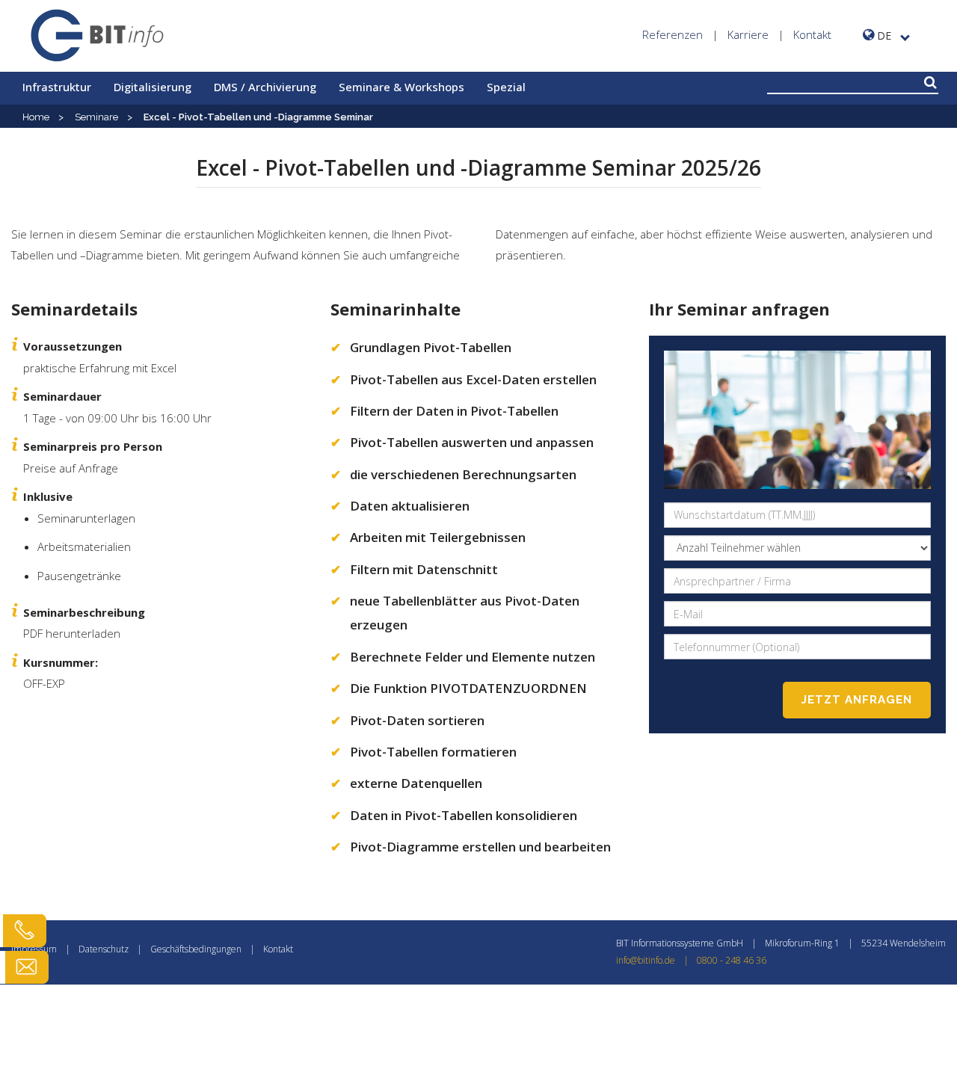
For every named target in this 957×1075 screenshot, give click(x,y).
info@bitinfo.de (652, 960)
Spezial (506, 86)
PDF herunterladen (71, 633)
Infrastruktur (56, 86)
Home (35, 117)
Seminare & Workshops (401, 86)
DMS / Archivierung (265, 86)
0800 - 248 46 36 (731, 960)
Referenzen (672, 34)
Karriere (748, 34)
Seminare (96, 117)
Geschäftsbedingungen (195, 949)
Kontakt (812, 34)
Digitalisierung (152, 86)
